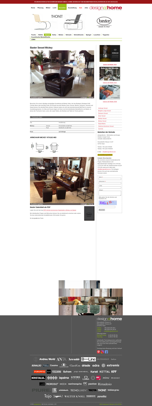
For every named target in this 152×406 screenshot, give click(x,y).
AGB (100, 404)
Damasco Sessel (103, 113)
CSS (115, 404)
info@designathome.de (109, 152)
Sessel (47, 35)
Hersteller (62, 8)
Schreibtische (79, 35)
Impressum (105, 404)
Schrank (68, 35)
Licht (54, 8)
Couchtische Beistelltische (40, 37)
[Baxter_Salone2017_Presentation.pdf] (110, 74)
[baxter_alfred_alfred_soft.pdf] (43, 210)
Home (33, 8)
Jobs (86, 8)
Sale (80, 8)
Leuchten (97, 35)
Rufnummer (102, 181)
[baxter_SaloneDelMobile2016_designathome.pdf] (110, 92)
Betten (61, 35)
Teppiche (106, 35)
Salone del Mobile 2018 (110, 64)
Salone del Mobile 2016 (110, 101)
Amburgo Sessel (103, 108)
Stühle (40, 35)
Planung (40, 8)
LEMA (33, 39)
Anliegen (101, 190)
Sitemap (111, 404)
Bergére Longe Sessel (104, 111)
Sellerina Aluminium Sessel (106, 126)
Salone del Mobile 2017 (110, 82)
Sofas (54, 35)
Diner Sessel (101, 116)
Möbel (48, 8)
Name (101, 177)
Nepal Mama (101, 123)
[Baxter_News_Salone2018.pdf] (110, 53)
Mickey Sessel (102, 121)
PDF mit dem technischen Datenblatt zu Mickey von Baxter (60, 210)
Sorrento (100, 129)
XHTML (119, 404)
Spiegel (88, 35)
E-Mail (100, 185)
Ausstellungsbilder (105, 155)
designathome (37, 404)
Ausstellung (72, 8)
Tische (33, 35)
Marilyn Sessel (102, 118)
